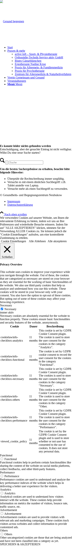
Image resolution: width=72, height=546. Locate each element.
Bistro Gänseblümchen (28, 60)
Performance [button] (7, 472)
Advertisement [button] (8, 510)
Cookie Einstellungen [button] (13, 241)
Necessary (10, 309)
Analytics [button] (5, 489)
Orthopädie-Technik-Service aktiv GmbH (39, 57)
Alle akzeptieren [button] (57, 241)
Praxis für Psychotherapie (29, 70)
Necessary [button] (6, 305)
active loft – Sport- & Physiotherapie (36, 54)
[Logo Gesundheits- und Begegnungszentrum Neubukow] (12, 21)
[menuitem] (39, 47)
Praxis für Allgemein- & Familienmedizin (39, 67)
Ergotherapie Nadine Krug (30, 64)
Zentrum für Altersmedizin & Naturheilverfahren (43, 74)
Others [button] (4, 530)
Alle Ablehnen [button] (37, 241)
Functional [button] (6, 455)
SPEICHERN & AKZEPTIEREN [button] (20, 544)
